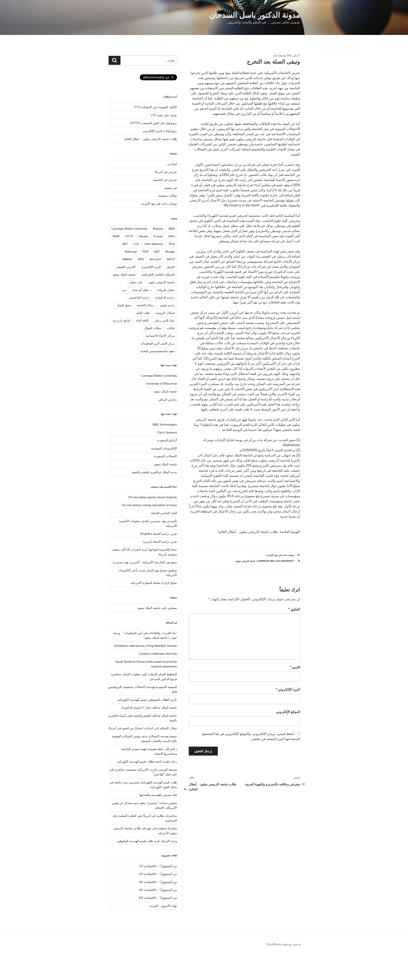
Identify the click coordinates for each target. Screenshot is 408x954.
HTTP (129, 236)
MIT (125, 244)
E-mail (158, 236)
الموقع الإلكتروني (288, 711)
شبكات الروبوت (165, 312)
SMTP (170, 259)
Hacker (143, 236)
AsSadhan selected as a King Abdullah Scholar (145, 645)
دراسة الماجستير (139, 297)
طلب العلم (143, 312)
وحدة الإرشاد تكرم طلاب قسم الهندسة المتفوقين (146, 841)
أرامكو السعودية (167, 440)
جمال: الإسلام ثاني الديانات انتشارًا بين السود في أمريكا (143, 728)
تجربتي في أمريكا (166, 172)
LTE (136, 244)
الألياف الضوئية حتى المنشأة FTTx (156, 107)
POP (145, 251)
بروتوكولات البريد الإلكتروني (159, 131)
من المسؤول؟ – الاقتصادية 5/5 (158, 897)
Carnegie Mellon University (275, 561)
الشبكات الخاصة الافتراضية (158, 274)
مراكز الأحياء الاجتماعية (160, 335)
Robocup (131, 251)
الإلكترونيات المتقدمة (164, 448)
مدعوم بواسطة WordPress (284, 944)
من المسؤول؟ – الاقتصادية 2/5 (158, 874)
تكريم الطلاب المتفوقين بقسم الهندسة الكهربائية (147, 699)
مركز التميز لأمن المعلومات (157, 343)
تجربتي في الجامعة (165, 179)
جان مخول (136, 282)
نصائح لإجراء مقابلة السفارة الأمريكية (154, 583)
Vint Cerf (155, 259)
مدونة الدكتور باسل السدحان (254, 15)
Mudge (170, 251)
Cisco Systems (167, 432)
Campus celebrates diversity (158, 653)
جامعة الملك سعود (124, 274)
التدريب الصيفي (125, 267)
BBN (172, 228)
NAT (157, 251)
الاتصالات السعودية (165, 456)
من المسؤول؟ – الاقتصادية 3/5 (158, 882)
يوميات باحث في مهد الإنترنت (280, 555)
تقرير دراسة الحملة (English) (158, 533)
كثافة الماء (142, 320)
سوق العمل (124, 305)
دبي (124, 290)
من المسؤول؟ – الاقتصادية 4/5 (158, 890)
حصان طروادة (166, 290)
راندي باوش (167, 305)
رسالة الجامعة (145, 305)
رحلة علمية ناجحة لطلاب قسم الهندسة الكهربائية (147, 761)
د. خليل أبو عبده (142, 290)
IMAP (116, 236)
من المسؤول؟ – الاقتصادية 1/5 (158, 866)
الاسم (295, 667)
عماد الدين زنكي (164, 320)
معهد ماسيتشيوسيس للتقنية (157, 351)
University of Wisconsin (161, 383)
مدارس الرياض (167, 399)
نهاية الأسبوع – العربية (163, 905)
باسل (275, 55)
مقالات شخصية (167, 195)
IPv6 (172, 244)
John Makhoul (153, 244)
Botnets (158, 228)
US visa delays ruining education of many (149, 505)
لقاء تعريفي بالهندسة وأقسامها (158, 795)
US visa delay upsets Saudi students (152, 497)
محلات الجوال (152, 328)
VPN (141, 259)
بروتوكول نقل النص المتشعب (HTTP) (153, 123)
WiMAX (127, 259)
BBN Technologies (165, 424)
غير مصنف (170, 188)
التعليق (294, 609)
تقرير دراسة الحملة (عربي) (160, 541)
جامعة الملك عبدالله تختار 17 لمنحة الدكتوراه (149, 707)
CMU (171, 236)
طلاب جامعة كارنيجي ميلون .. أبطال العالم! (150, 139)
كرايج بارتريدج (121, 320)
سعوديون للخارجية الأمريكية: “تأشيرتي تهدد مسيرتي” (144, 562)
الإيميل (170, 267)
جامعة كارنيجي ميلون (245, 561)
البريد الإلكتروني (288, 689)
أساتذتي (172, 164)
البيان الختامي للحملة (164, 513)
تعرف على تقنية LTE (164, 115)
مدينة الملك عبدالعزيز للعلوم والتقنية (154, 472)
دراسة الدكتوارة (165, 297)
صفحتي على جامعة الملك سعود (157, 608)
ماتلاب (171, 328)
